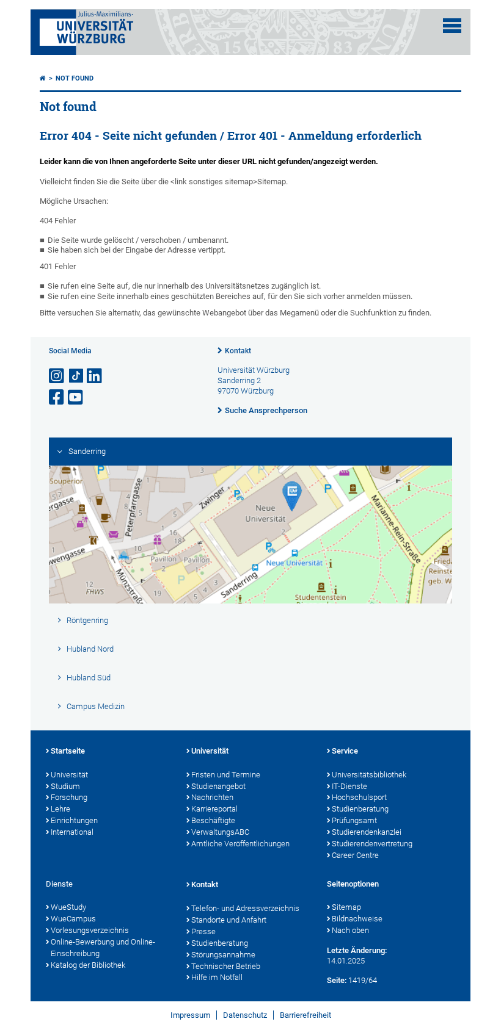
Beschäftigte (213, 820)
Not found (74, 78)
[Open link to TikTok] (76, 376)
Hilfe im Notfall (217, 977)
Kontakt (238, 351)
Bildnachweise (357, 918)
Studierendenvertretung (372, 843)
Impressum (190, 1015)
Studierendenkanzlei (366, 832)
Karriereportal (214, 808)
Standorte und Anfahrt (228, 919)
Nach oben (350, 930)
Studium (65, 786)
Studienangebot (218, 786)
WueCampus (73, 918)
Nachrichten (212, 797)
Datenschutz (245, 1015)
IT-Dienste (349, 786)
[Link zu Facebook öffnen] (57, 397)
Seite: (336, 980)
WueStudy (68, 907)
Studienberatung (360, 808)
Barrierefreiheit (305, 1015)
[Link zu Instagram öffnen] (57, 376)
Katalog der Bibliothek (88, 965)
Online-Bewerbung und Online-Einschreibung (103, 947)
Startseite (68, 750)
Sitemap (346, 907)
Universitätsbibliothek (369, 774)
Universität (69, 774)
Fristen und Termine (225, 774)
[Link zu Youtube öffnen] (76, 397)
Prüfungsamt (354, 820)
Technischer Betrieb (225, 966)
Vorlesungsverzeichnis (90, 930)
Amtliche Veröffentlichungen (240, 843)
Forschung (69, 797)
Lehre (60, 808)
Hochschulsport (359, 797)
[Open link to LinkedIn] (95, 376)
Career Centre (355, 855)
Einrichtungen (74, 820)
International (72, 832)
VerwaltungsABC (220, 832)
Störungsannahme (223, 954)
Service (345, 750)
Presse (203, 931)
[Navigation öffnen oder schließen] (452, 25)
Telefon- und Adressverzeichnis (245, 908)
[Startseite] (43, 78)
